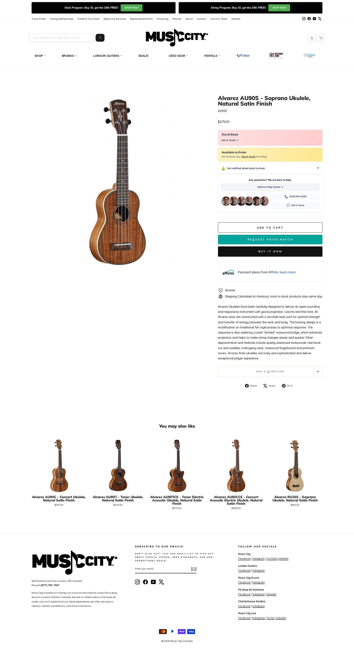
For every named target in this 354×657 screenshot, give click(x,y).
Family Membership (61, 18)
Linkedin (283, 558)
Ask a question (270, 371)
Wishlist (235, 18)
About (189, 18)
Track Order (39, 18)
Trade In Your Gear (88, 18)
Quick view (59, 488)
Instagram (258, 558)
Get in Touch (248, 156)
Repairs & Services (115, 18)
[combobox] (62, 38)
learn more (288, 272)
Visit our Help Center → (270, 187)
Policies (177, 18)
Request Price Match (270, 239)
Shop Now (131, 7)
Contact (201, 18)
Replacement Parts (141, 18)
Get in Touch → (230, 140)
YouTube (272, 558)
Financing (162, 18)
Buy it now (270, 251)
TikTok (271, 617)
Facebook (244, 558)
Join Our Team (218, 18)
